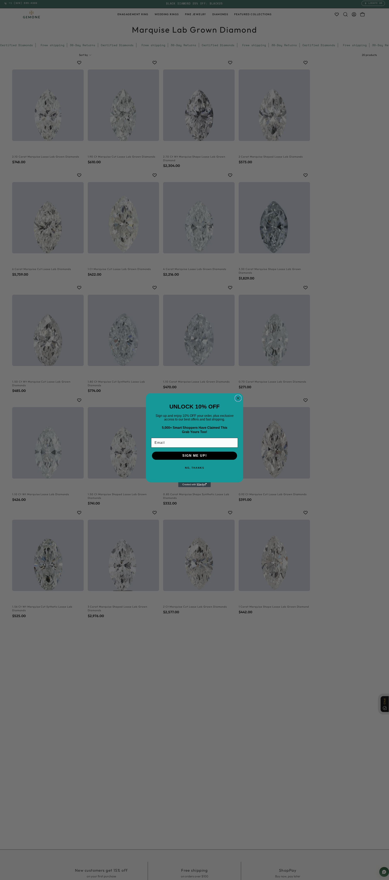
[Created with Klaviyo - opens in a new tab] (194, 484)
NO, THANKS (194, 467)
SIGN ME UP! (194, 455)
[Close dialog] (238, 398)
